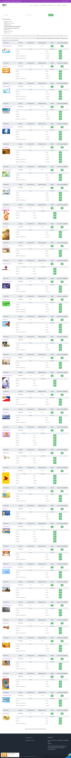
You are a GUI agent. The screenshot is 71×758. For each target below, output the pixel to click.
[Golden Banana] (6, 715)
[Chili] (5, 473)
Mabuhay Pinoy (6, 394)
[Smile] (6, 643)
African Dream (6, 147)
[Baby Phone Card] (5, 210)
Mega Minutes (6, 623)
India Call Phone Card (7, 106)
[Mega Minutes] (6, 625)
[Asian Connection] (6, 551)
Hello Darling (5, 339)
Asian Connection (6, 549)
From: (3, 12)
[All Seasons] (6, 511)
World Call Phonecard (7, 375)
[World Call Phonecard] (5, 378)
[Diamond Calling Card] (6, 569)
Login (63, 1)
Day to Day (5, 319)
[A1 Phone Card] (6, 455)
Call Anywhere (6, 412)
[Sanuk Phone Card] (6, 587)
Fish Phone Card (6, 430)
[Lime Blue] (6, 493)
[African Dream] (6, 149)
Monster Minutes (6, 299)
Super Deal (5, 66)
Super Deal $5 (12, 754)
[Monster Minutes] (6, 301)
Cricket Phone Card (7, 187)
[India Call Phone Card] (6, 109)
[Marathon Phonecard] (6, 661)
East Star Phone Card (7, 281)
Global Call (5, 676)
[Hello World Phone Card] (6, 129)
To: (26, 12)
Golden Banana (6, 713)
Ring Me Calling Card (7, 169)
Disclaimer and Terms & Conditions (29, 756)
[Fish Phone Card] (6, 432)
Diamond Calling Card (7, 567)
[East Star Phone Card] (6, 284)
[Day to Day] (6, 322)
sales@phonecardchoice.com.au (16, 1)
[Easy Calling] (6, 248)
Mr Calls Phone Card (7, 46)
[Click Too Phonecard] (6, 360)
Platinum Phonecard (7, 605)
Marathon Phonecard (7, 658)
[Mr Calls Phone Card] (6, 48)
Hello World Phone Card (8, 126)
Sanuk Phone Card (7, 584)
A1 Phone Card (6, 452)
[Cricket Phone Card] (6, 190)
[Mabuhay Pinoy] (6, 397)
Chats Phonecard (6, 526)
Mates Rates (5, 226)
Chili (4, 470)
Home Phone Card (7, 263)
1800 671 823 (8, 1)
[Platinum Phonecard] (6, 607)
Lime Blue (5, 490)
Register (66, 1)
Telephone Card (29, 737)
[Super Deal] (6, 68)
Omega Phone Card (7, 695)
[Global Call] (5, 679)
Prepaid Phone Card (30, 740)
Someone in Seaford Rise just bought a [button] (12, 754)
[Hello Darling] (6, 342)
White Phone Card (6, 86)
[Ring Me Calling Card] (6, 172)
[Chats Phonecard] (6, 529)
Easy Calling (5, 245)
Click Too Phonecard (7, 357)
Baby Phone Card (6, 207)
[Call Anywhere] (6, 414)
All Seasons (5, 508)
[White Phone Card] (6, 89)
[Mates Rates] (5, 229)
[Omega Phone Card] (6, 698)
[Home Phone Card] (6, 266)
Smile (4, 640)
